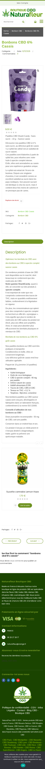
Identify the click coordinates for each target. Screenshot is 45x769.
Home (6, 31)
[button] (38, 71)
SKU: (7, 211)
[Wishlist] (21, 201)
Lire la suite (25, 505)
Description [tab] (9, 242)
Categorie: (10, 215)
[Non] (42, 760)
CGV (33, 707)
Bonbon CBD (17, 31)
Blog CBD (32, 710)
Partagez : (10, 223)
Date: (19, 51)
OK (23, 765)
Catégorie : (6, 51)
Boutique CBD (22, 713)
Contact (21, 710)
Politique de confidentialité (15, 707)
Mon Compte (22, 3)
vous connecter (16, 561)
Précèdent (12, 541)
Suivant (33, 541)
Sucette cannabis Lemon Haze (22, 491)
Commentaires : (9, 54)
